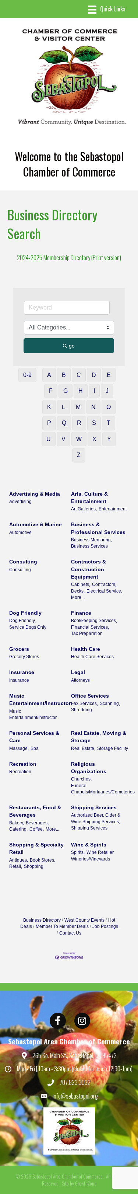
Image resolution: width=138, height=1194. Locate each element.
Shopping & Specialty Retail (36, 848)
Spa (35, 748)
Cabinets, (80, 584)
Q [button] (64, 423)
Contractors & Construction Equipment (88, 569)
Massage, (19, 748)
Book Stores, (42, 860)
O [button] (108, 407)
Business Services (89, 546)
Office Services (90, 696)
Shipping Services (94, 807)
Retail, (15, 866)
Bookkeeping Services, (94, 620)
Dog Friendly (25, 613)
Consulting (23, 562)
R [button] (79, 423)
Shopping (33, 866)
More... (78, 597)
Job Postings (105, 926)
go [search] (72, 346)
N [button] (93, 407)
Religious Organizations (88, 767)
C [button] (79, 375)
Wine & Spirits (88, 845)
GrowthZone (85, 1183)
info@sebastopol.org (75, 1096)
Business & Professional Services (98, 528)
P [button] (49, 423)
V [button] (63, 439)
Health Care (85, 649)
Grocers (19, 649)
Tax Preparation (87, 633)
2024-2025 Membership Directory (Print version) (69, 257)
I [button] (94, 391)
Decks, (78, 591)
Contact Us (70, 933)
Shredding (81, 709)
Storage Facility (112, 748)
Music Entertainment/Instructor (40, 699)
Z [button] (79, 455)
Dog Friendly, (22, 620)
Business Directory (42, 920)
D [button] (94, 375)
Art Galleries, (84, 509)
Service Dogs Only (27, 627)
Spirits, (78, 852)
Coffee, (36, 829)
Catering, (18, 829)
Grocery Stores (24, 656)
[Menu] (107, 10)
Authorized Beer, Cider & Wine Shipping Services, (95, 818)
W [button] (79, 439)
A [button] (49, 375)
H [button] (80, 391)
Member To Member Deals (62, 926)
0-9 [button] (27, 375)
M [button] (78, 407)
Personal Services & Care (34, 736)
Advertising (20, 501)
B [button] (64, 375)
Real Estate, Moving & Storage (98, 736)
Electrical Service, (104, 591)
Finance (81, 613)
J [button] (107, 391)
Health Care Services (92, 656)
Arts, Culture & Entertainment (89, 497)
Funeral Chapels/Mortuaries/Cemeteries (103, 789)
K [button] (49, 407)
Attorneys (80, 680)
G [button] (65, 391)
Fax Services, (84, 703)
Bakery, (16, 822)
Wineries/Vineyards (90, 859)
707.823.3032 (75, 1082)
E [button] (109, 375)
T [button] (108, 423)
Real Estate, (83, 748)
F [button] (51, 391)
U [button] (48, 439)
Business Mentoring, (91, 539)
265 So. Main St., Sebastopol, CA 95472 (74, 1055)
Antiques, (18, 860)
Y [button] (109, 439)
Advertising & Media (34, 494)
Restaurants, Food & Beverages (35, 811)
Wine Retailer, (100, 852)
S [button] (94, 423)
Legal (78, 672)
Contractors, (104, 584)
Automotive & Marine (35, 524)
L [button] (63, 407)
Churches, (81, 779)
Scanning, (110, 703)
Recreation (22, 764)
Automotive (20, 532)
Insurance (21, 672)
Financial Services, (90, 627)
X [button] (94, 439)
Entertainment (113, 509)
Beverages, (37, 822)
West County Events (84, 920)
